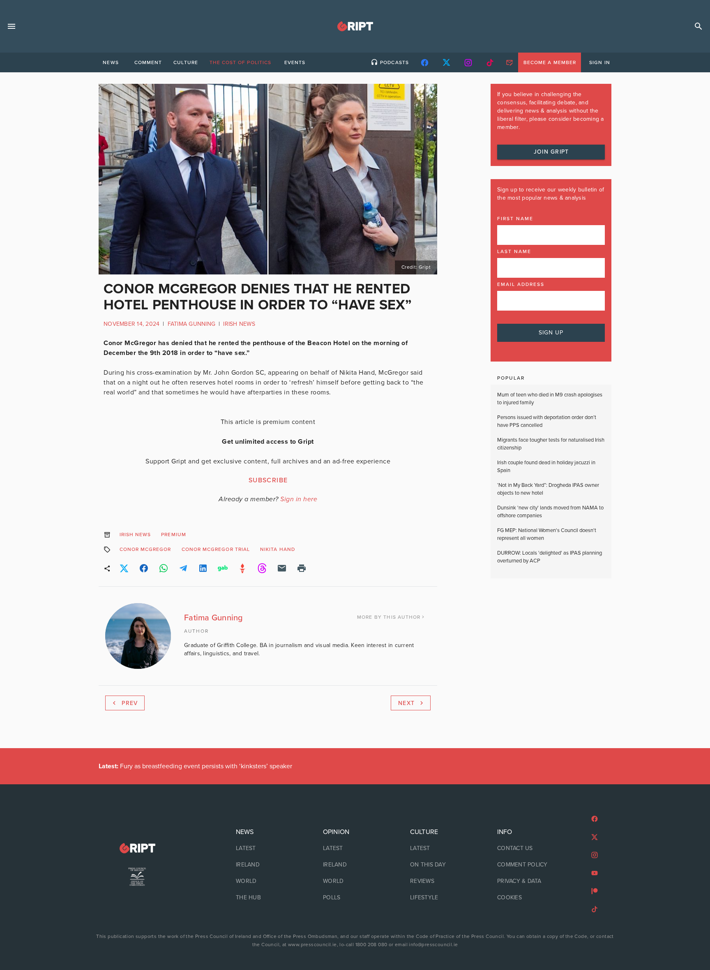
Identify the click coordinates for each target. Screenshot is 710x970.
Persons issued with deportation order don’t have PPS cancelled (546, 421)
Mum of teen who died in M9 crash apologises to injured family (549, 399)
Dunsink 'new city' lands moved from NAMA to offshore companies (550, 512)
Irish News (239, 323)
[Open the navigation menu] (11, 26)
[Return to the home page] (137, 848)
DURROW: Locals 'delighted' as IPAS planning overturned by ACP (549, 557)
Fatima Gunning (192, 323)
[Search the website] (698, 26)
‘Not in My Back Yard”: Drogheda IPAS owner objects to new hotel (548, 489)
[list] (268, 864)
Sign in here (298, 499)
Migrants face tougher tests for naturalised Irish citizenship (550, 444)
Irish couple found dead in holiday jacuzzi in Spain (546, 466)
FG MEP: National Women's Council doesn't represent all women (546, 534)
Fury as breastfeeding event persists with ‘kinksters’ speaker (195, 766)
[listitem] (268, 848)
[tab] (110, 62)
